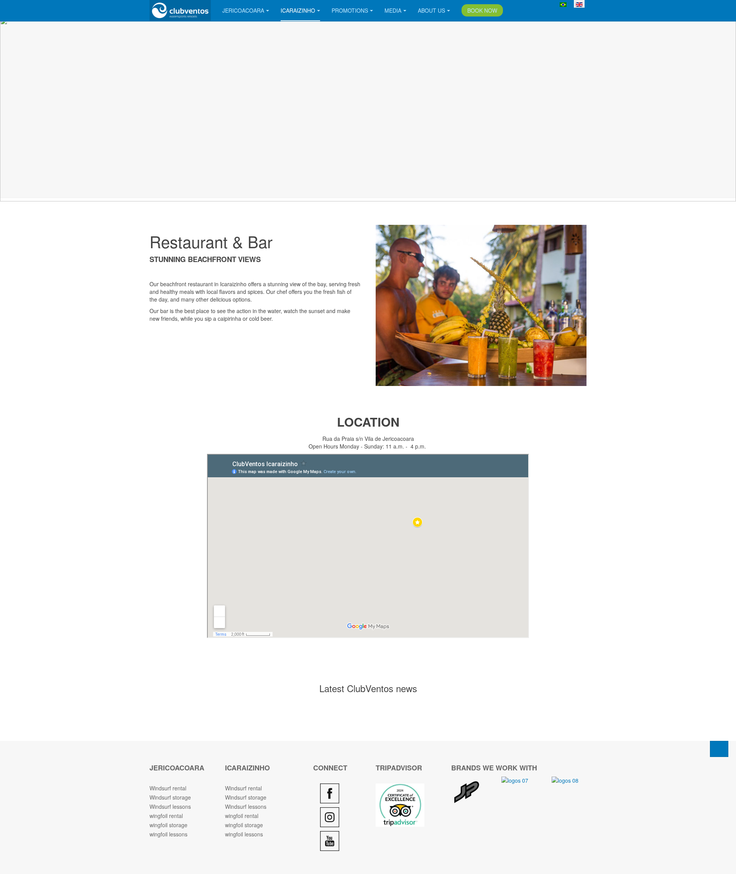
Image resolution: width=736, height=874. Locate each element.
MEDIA (392, 10)
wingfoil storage (168, 825)
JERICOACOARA (243, 10)
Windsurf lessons (170, 806)
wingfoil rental (166, 816)
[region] (368, 109)
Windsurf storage (170, 797)
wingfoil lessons (168, 834)
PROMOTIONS (350, 10)
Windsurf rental (168, 788)
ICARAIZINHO (298, 10)
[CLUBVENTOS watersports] (180, 10)
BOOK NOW (482, 10)
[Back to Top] (719, 749)
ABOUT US (431, 10)
